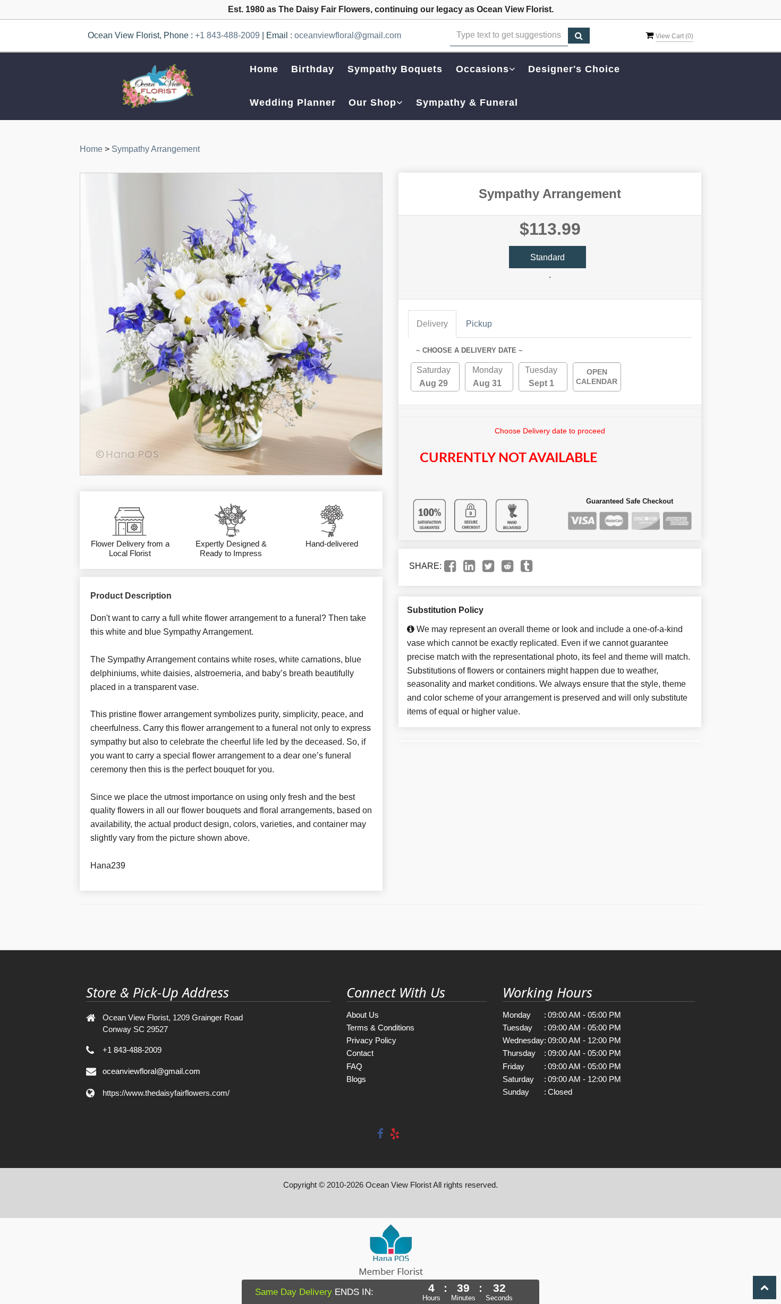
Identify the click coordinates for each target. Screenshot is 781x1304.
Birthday (312, 69)
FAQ (354, 1066)
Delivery (432, 323)
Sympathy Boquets (395, 69)
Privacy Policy (371, 1040)
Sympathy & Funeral (467, 102)
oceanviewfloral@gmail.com (347, 35)
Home (264, 69)
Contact (359, 1053)
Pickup (479, 323)
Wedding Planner (293, 102)
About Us (362, 1014)
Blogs (356, 1079)
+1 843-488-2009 (227, 35)
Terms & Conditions (380, 1027)
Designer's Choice (574, 69)
